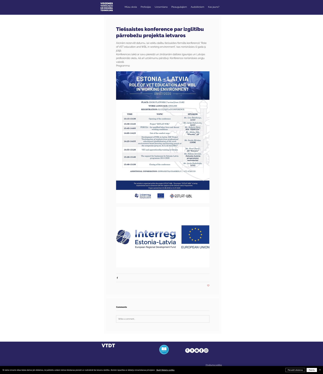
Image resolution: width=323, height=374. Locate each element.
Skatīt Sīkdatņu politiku (165, 370)
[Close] (319, 370)
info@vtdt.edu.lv (137, 354)
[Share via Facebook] (117, 278)
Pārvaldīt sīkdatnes (295, 370)
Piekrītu (312, 370)
